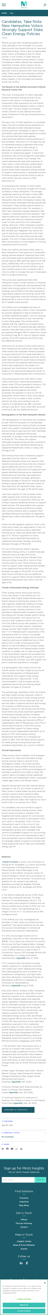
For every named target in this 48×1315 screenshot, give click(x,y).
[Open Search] (44, 5)
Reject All (24, 1305)
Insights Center (24, 1241)
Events (24, 1249)
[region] (24, 1297)
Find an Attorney (24, 1223)
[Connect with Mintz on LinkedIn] (21, 1264)
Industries (24, 1202)
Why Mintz (24, 1205)
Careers (24, 1227)
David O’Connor (10, 862)
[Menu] (4, 5)
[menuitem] (5, 13)
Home (4, 13)
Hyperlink (21, 958)
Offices (24, 1220)
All (12, 13)
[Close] (44, 1282)
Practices (24, 1198)
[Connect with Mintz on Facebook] (27, 1264)
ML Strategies (8, 1137)
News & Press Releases (24, 1245)
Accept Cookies (24, 1311)
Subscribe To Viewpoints (16, 1109)
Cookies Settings (24, 1299)
